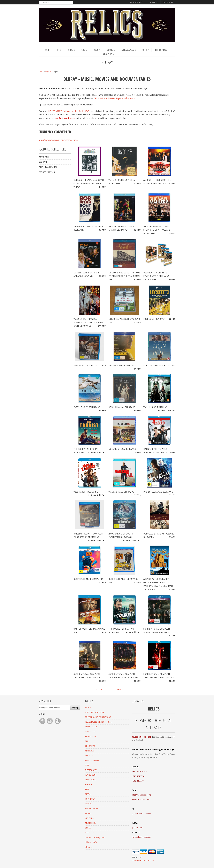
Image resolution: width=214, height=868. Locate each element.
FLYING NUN (90, 775)
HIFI (58, 49)
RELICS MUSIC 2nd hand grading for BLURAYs (69, 111)
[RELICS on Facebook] (42, 724)
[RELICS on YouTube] (50, 724)
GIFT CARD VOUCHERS (94, 712)
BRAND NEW (44, 157)
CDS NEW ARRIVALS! (47, 172)
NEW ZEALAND (91, 731)
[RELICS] (107, 25)
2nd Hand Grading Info (95, 837)
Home (46, 49)
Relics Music (138, 828)
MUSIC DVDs (90, 823)
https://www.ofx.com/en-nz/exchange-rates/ (58, 140)
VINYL (71, 49)
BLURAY (107, 62)
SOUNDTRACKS (91, 808)
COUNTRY (89, 756)
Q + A (145, 49)
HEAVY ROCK (90, 780)
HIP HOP (88, 784)
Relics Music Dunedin (142, 813)
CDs (84, 49)
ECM (87, 765)
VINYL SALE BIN (91, 727)
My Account (136, 2)
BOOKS (111, 49)
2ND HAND (43, 162)
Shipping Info (91, 842)
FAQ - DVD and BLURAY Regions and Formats (114, 98)
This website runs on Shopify (143, 860)
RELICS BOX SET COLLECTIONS (98, 717)
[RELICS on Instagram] (57, 724)
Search (88, 707)
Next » (120, 689)
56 (112, 689)
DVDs (96, 49)
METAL (88, 794)
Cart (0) (154, 2)
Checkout (168, 2)
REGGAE (88, 804)
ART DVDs (89, 818)
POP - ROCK (90, 799)
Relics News (161, 49)
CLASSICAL (89, 751)
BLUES (87, 741)
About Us (108, 54)
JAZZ (87, 789)
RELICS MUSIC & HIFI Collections (98, 722)
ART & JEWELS (129, 49)
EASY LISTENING (92, 760)
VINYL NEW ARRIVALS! (48, 167)
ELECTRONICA (91, 770)
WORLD (88, 813)
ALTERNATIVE (90, 736)
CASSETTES (90, 833)
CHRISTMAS (90, 746)
